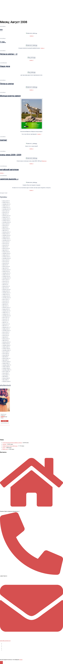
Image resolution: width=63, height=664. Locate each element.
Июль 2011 (5, 319)
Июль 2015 (5, 243)
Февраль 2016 (5, 232)
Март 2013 (4, 287)
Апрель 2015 (5, 248)
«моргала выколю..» (9, 179)
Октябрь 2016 (5, 220)
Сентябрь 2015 (5, 240)
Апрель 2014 (5, 266)
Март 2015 (4, 250)
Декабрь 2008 (5, 365)
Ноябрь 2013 (5, 274)
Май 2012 (4, 304)
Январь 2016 (5, 233)
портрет (3, 140)
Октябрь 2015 (5, 238)
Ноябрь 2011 (5, 312)
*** (1, 30)
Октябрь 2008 (5, 368)
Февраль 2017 (5, 215)
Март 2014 (4, 268)
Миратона (44, 161)
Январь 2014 (5, 271)
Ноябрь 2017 (5, 205)
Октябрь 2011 (5, 314)
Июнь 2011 (5, 320)
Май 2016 (4, 227)
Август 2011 (5, 317)
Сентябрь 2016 (5, 222)
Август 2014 (5, 260)
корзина (4, 444)
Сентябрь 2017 (5, 209)
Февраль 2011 (5, 327)
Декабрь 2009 (5, 345)
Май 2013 (4, 284)
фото (5, 26)
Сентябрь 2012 (5, 297)
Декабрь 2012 (5, 292)
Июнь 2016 (5, 225)
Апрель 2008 (5, 378)
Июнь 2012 (5, 302)
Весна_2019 (5, 449)
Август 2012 (5, 299)
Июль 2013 (5, 281)
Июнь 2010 (5, 335)
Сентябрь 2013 (5, 278)
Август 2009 (5, 351)
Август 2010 (5, 332)
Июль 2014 (5, 261)
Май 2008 (4, 376)
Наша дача (5, 66)
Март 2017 (4, 214)
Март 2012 (4, 305)
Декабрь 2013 (5, 273)
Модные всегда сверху (10, 96)
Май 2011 (4, 322)
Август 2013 (5, 279)
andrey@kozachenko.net (5, 640)
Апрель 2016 (5, 228)
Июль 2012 (5, 301)
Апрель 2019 (5, 200)
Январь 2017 (5, 217)
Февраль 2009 (5, 361)
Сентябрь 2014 (5, 258)
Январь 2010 (5, 343)
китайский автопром (9, 169)
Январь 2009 (5, 363)
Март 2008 (4, 379)
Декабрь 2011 (5, 310)
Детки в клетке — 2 (8, 54)
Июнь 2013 (5, 283)
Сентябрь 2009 (5, 350)
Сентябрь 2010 (5, 330)
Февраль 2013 (5, 289)
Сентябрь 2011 (5, 315)
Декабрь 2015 (5, 235)
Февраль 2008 (5, 381)
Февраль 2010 (5, 342)
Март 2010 (4, 340)
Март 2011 (4, 325)
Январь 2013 (5, 291)
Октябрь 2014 (5, 256)
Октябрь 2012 (5, 296)
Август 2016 (5, 223)
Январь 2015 (5, 251)
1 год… (3, 42)
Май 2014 (4, 264)
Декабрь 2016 (5, 219)
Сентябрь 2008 (5, 369)
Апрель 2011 (5, 324)
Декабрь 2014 (5, 253)
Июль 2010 (5, 333)
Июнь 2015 (5, 245)
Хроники (5, 62)
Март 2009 (4, 360)
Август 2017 (5, 210)
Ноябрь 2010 (5, 328)
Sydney (21, 659)
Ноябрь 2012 (5, 294)
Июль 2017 (5, 212)
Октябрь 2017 (5, 207)
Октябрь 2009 (5, 348)
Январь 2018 (5, 202)
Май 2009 (4, 356)
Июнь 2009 (5, 355)
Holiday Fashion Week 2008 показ (9, 446)
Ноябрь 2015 (5, 237)
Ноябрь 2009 (5, 347)
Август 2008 (5, 371)
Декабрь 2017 (5, 204)
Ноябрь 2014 (5, 255)
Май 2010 (4, 337)
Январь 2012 (5, 309)
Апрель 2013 (5, 286)
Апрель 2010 (5, 338)
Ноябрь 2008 (5, 366)
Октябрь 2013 (5, 276)
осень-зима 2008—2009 (10, 155)
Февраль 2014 (5, 269)
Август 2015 (5, 241)
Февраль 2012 (5, 307)
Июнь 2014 (5, 263)
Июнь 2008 (5, 374)
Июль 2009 (5, 353)
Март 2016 (4, 230)
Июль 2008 (5, 373)
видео (3, 447)
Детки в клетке (7, 83)
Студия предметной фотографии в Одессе (12, 442)
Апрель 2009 (5, 358)
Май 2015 (4, 246)
